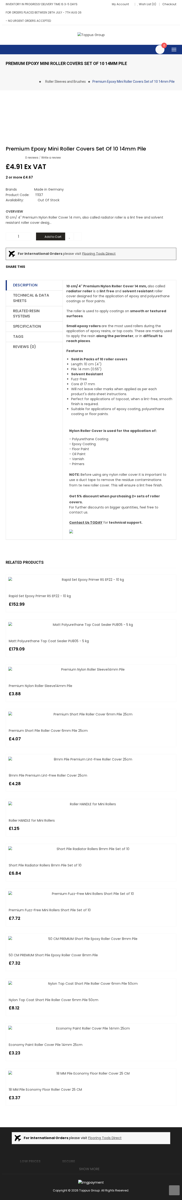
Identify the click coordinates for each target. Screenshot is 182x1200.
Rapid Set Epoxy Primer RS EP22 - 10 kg (40, 596)
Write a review (51, 158)
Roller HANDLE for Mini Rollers (32, 820)
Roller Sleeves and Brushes (65, 81)
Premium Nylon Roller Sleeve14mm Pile (40, 685)
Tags (18, 336)
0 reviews (31, 158)
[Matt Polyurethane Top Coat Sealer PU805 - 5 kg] (91, 624)
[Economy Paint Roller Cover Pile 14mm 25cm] (91, 1028)
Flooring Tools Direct (99, 253)
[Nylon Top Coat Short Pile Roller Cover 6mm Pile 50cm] (91, 983)
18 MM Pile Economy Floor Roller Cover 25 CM (45, 1089)
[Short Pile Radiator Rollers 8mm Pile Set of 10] (91, 849)
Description (25, 285)
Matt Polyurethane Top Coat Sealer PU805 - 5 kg (49, 641)
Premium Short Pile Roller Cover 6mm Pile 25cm (48, 730)
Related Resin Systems (26, 313)
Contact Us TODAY (85, 522)
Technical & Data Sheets (31, 298)
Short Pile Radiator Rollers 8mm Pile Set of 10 (45, 865)
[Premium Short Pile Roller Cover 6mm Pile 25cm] (91, 714)
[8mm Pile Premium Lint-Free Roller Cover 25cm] (91, 759)
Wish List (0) (147, 4)
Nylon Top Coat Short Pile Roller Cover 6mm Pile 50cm (53, 1000)
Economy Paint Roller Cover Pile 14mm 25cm (45, 1044)
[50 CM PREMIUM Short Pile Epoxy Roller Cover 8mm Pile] (91, 938)
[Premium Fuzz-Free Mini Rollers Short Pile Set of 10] (91, 893)
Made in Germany (49, 189)
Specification (27, 326)
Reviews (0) (24, 346)
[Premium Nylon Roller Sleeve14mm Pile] (91, 669)
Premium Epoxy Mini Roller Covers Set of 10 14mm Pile (133, 81)
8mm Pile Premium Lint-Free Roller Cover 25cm (48, 775)
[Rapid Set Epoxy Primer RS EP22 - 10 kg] (91, 579)
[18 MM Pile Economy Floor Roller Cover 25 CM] (91, 1073)
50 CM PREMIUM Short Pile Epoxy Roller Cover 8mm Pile (53, 955)
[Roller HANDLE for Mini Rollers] (91, 804)
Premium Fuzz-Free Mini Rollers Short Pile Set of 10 (50, 910)
